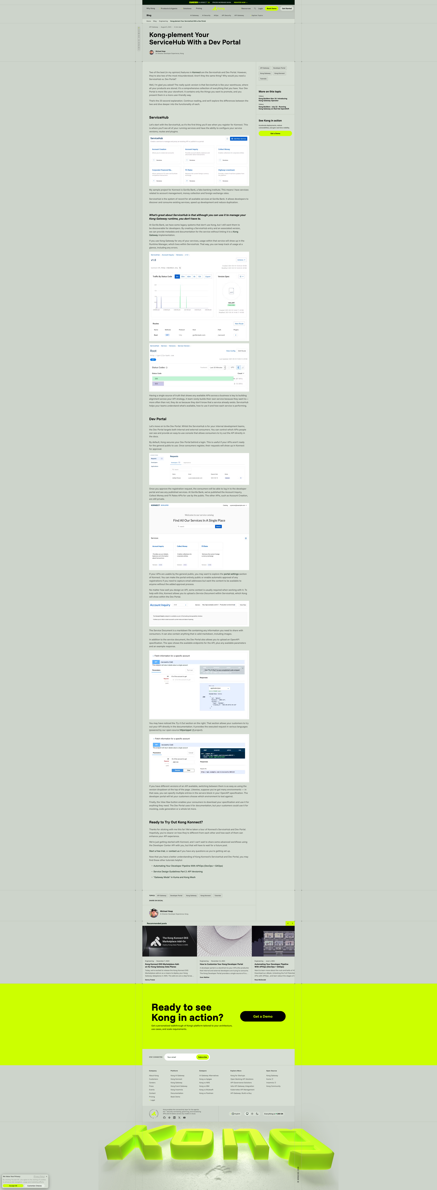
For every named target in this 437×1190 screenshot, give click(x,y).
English (235, 1114)
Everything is (273, 1114)
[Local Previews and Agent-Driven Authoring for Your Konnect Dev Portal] (224, 955)
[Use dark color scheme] (257, 1113)
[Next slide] (292, 923)
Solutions (186, 8)
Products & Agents (168, 8)
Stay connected (156, 1057)
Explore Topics (256, 15)
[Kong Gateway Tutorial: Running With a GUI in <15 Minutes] (169, 955)
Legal (152, 1100)
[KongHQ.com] (218, 8)
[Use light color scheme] (252, 1113)
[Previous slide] (288, 923)
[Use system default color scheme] (247, 1113)
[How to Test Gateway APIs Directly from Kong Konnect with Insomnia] (279, 955)
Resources (245, 8)
